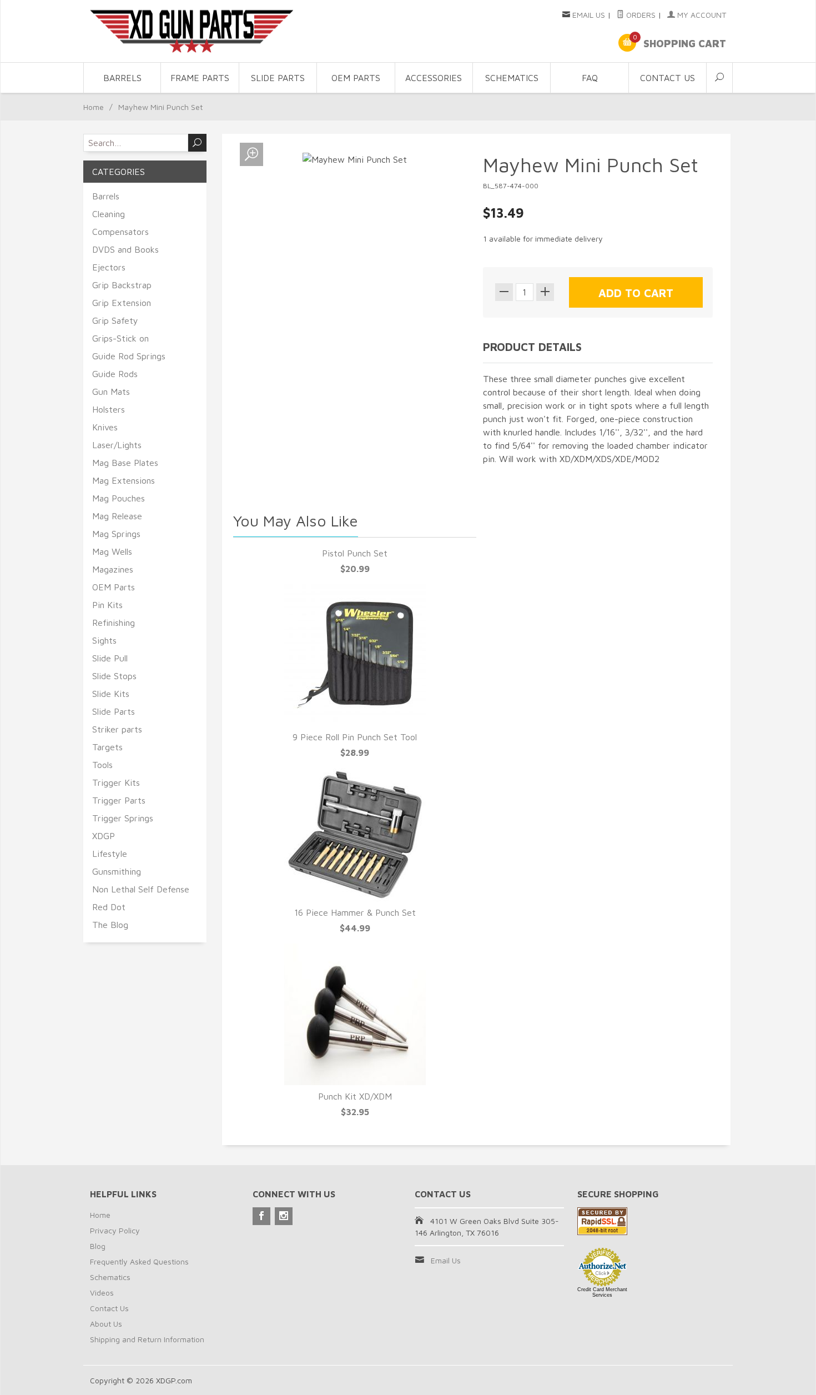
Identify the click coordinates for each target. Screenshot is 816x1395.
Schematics (511, 78)
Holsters (108, 409)
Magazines (112, 569)
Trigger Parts (118, 800)
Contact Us (667, 78)
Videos (102, 1292)
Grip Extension (121, 303)
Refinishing (113, 623)
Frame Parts (199, 78)
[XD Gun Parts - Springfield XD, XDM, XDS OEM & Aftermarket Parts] (191, 31)
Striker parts (117, 729)
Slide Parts (278, 78)
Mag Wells (112, 551)
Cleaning (108, 214)
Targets (107, 747)
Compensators (120, 232)
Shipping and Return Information (147, 1339)
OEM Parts (355, 78)
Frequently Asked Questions (139, 1261)
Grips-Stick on (120, 338)
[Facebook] (261, 1216)
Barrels (122, 78)
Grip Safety (115, 320)
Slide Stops (114, 676)
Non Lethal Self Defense (140, 889)
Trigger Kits (116, 782)
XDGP (103, 836)
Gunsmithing (116, 871)
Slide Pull (110, 658)
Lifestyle (109, 854)
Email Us (588, 14)
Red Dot (108, 907)
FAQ (590, 78)
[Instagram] (284, 1216)
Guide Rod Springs (128, 356)
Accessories (433, 78)
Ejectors (108, 267)
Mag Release (117, 516)
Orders (640, 14)
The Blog (110, 925)
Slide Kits (110, 694)
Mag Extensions (123, 480)
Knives (105, 427)
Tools (102, 765)
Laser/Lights (117, 445)
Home (93, 107)
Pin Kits (107, 605)
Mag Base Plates (125, 463)
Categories (118, 172)
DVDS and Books (125, 249)
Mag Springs (116, 534)
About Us (106, 1323)
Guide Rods (115, 374)
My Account (700, 14)
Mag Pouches (118, 498)
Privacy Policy (115, 1230)
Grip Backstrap (122, 285)
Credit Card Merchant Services (602, 1292)
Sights (104, 640)
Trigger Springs (122, 818)
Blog (97, 1246)
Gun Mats (111, 392)
